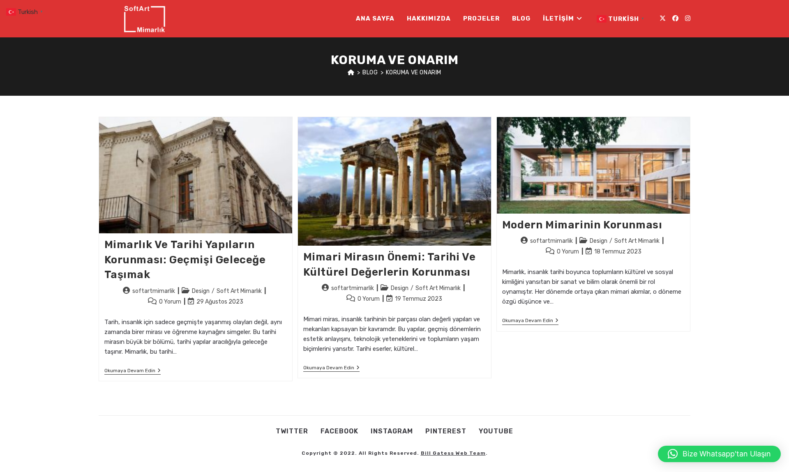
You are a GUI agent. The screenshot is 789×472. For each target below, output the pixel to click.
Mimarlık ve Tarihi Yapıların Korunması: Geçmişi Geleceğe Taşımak (185, 259)
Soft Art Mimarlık (239, 291)
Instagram (392, 431)
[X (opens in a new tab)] (662, 18)
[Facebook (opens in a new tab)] (675, 18)
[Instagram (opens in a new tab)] (688, 18)
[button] (719, 454)
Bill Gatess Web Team (453, 453)
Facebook (339, 431)
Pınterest (445, 431)
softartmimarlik (153, 291)
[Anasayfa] (351, 72)
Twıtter (292, 431)
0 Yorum (170, 301)
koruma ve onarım (413, 72)
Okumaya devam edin (132, 371)
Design (201, 291)
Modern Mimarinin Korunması (582, 225)
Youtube (496, 431)
